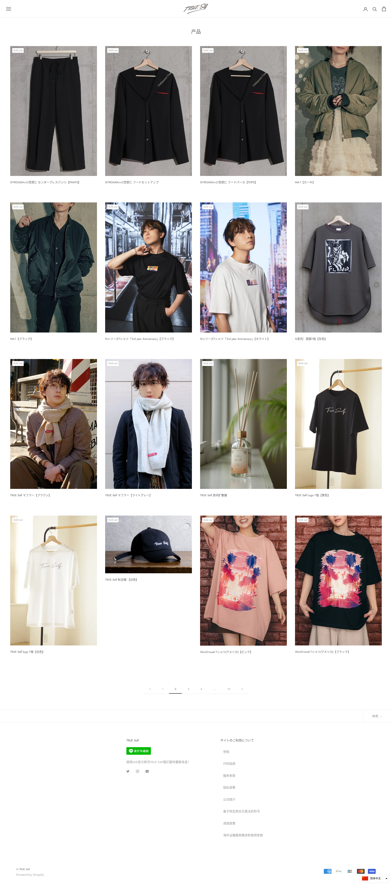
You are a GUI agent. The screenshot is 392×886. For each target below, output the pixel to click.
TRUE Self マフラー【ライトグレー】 (128, 495)
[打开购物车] (384, 9)
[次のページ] (242, 689)
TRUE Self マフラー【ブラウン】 (30, 495)
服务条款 (229, 775)
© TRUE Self (23, 869)
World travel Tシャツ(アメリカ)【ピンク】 (226, 652)
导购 (226, 752)
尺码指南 (229, 763)
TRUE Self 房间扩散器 (213, 495)
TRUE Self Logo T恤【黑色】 (312, 495)
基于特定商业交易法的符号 (241, 811)
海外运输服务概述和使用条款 (243, 835)
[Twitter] (127, 771)
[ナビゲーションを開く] (8, 8)
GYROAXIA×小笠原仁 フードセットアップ (132, 182)
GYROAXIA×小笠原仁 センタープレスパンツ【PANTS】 (45, 182)
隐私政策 (229, 787)
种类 (375, 716)
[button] (374, 878)
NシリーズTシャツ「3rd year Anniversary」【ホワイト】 (235, 339)
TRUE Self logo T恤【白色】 (27, 652)
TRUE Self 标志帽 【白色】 (122, 580)
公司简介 (229, 799)
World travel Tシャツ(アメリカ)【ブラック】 (323, 652)
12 (228, 689)
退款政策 (229, 823)
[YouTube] (147, 771)
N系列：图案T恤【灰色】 (311, 339)
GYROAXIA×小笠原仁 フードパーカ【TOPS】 (228, 182)
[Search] (375, 9)
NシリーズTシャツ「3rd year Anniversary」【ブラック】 (140, 339)
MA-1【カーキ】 (305, 182)
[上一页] (150, 689)
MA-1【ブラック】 (21, 339)
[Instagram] (137, 771)
